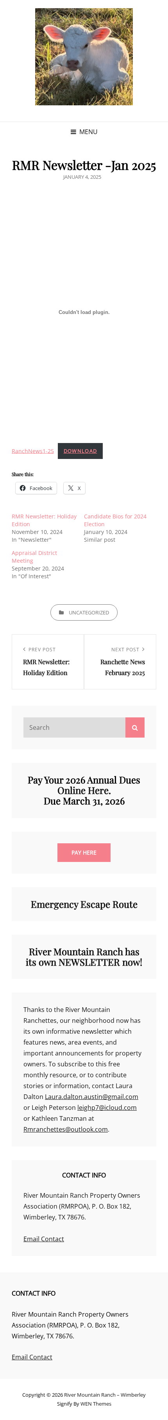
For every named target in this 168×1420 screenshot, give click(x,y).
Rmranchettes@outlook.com (65, 1129)
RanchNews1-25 (33, 450)
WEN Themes (95, 1403)
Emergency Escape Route (84, 904)
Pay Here (84, 852)
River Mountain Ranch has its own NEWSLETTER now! (84, 956)
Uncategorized (89, 612)
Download (80, 450)
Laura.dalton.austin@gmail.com (91, 1096)
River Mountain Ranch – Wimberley (105, 1394)
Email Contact (43, 1239)
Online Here (83, 790)
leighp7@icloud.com (107, 1107)
